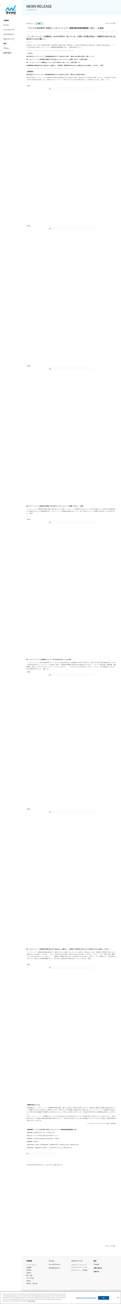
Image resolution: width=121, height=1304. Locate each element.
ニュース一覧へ (111, 23)
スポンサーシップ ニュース (78, 1265)
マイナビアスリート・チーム (79, 1267)
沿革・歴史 (29, 1275)
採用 (4, 43)
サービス (6, 25)
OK (103, 1297)
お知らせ (96, 1271)
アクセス (6, 48)
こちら (48, 1165)
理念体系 (28, 1270)
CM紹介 (28, 1281)
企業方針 (28, 1273)
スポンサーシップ (8, 39)
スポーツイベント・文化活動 (79, 1270)
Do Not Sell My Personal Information (86, 1297)
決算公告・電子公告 (31, 1283)
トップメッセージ (31, 1265)
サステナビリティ (8, 34)
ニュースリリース (8, 29)
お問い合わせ (7, 53)
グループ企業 (30, 1278)
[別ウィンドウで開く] (40, 1158)
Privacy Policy (31, 1301)
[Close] (118, 1298)
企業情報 (6, 20)
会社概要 (28, 1267)
